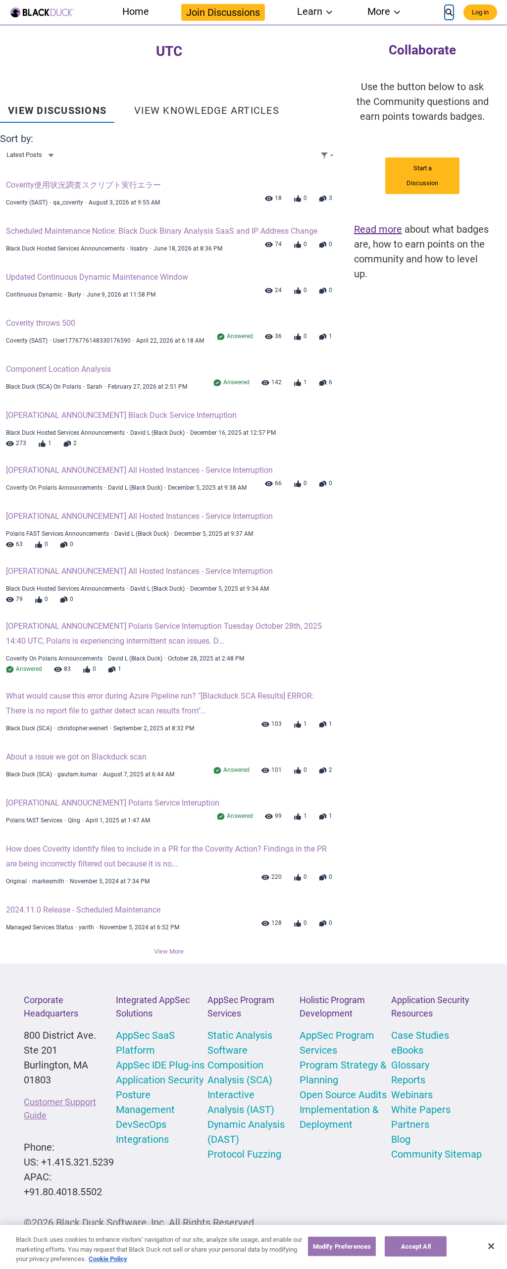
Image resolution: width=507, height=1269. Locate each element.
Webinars (412, 1095)
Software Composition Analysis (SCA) (239, 1065)
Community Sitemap (436, 1154)
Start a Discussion (422, 175)
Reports (408, 1080)
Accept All (416, 1246)
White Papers (421, 1110)
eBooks (407, 1050)
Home (135, 11)
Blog (400, 1139)
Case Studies (420, 1035)
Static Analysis (239, 1035)
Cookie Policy (108, 1259)
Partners (410, 1124)
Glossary (410, 1065)
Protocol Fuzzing (244, 1154)
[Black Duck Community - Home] (42, 12)
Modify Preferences (342, 1246)
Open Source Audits (343, 1095)
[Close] (491, 1246)
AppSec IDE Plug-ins (160, 1065)
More (378, 11)
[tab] (57, 107)
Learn (309, 11)
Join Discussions (223, 12)
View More (169, 951)
